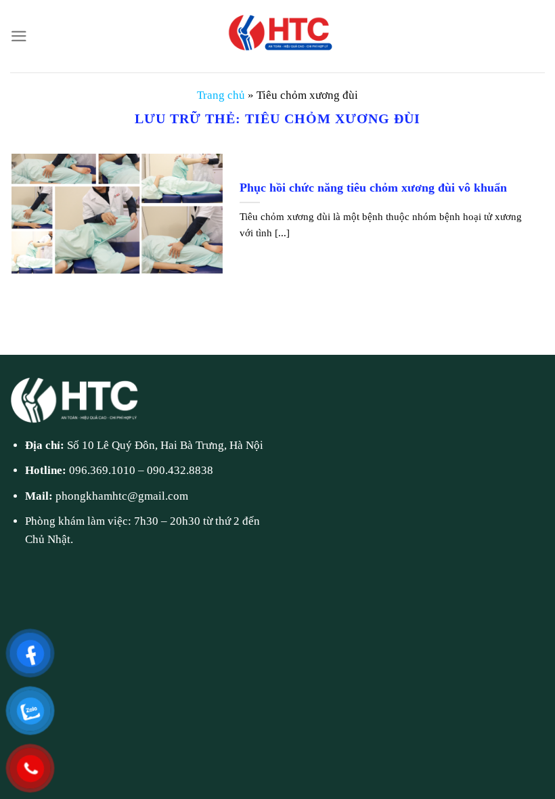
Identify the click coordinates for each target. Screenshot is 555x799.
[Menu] (19, 36)
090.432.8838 (180, 470)
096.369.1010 (102, 470)
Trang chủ (221, 95)
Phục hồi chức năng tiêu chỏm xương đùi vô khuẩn (373, 187)
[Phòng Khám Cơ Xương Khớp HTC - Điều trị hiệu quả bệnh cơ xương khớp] (277, 36)
